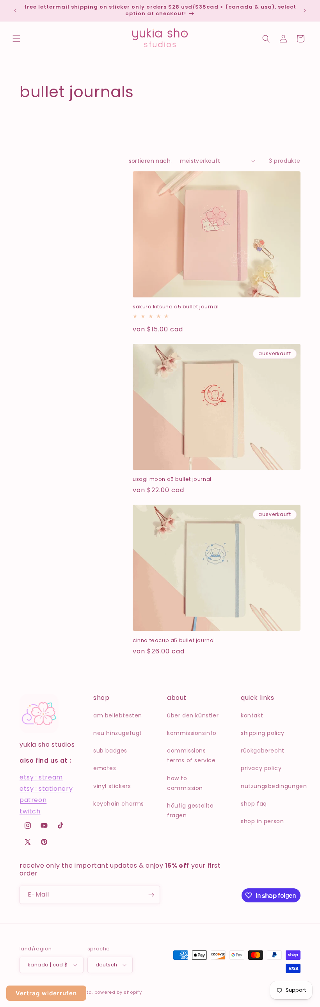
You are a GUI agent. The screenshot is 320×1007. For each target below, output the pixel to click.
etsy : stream (41, 777)
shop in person (262, 821)
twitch (30, 811)
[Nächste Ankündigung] (304, 10)
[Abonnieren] (151, 895)
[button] (16, 38)
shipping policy (262, 733)
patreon (33, 799)
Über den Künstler (193, 715)
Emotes (104, 768)
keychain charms (118, 804)
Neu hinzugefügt (117, 733)
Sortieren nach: (150, 161)
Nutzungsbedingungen (274, 786)
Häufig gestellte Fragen (190, 810)
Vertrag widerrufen (46, 993)
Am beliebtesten (117, 715)
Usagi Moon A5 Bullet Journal (172, 479)
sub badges (110, 750)
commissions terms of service (191, 755)
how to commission (185, 783)
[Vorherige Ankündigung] (15, 10)
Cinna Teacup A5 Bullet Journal (174, 640)
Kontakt (252, 715)
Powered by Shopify (118, 992)
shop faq (254, 804)
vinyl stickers (112, 786)
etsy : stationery (46, 788)
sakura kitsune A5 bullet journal (176, 307)
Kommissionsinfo (192, 733)
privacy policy (261, 768)
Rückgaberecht (262, 750)
